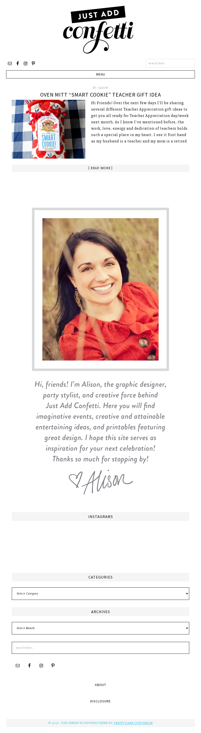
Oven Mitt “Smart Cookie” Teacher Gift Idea (100, 94)
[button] (100, 74)
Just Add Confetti (98, 29)
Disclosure (100, 701)
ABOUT (100, 684)
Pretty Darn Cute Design (133, 723)
